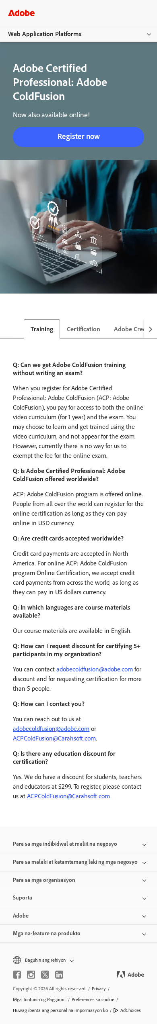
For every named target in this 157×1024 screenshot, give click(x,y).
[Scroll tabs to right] (150, 329)
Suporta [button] (22, 897)
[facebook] (17, 975)
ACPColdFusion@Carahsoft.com (54, 738)
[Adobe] (21, 12)
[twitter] (45, 975)
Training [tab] (42, 329)
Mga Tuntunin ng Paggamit (39, 999)
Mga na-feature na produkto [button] (47, 933)
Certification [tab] (83, 329)
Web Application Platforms (44, 34)
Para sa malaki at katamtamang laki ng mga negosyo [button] (75, 862)
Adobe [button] (21, 915)
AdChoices (130, 1010)
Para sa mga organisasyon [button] (44, 880)
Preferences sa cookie (93, 999)
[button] (78, 960)
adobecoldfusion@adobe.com (94, 669)
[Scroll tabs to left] (6, 329)
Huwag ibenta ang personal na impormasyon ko (60, 1010)
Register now (79, 136)
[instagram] (31, 975)
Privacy (99, 988)
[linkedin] (59, 975)
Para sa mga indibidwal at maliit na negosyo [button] (65, 843)
